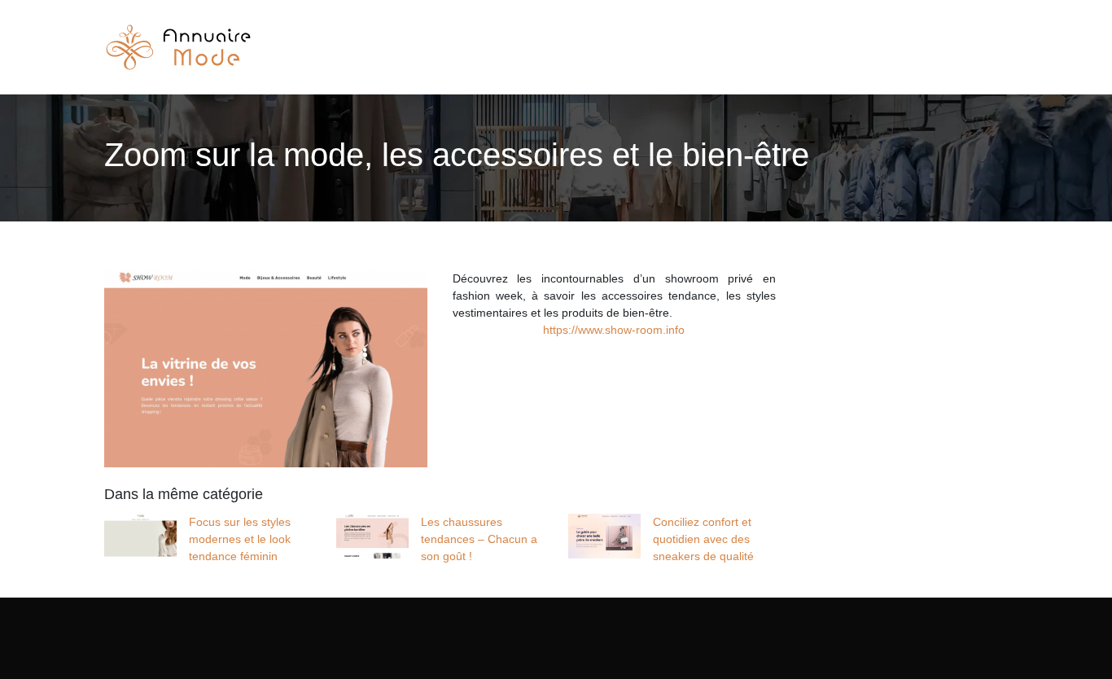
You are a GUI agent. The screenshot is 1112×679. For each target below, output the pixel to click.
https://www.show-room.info (614, 329)
